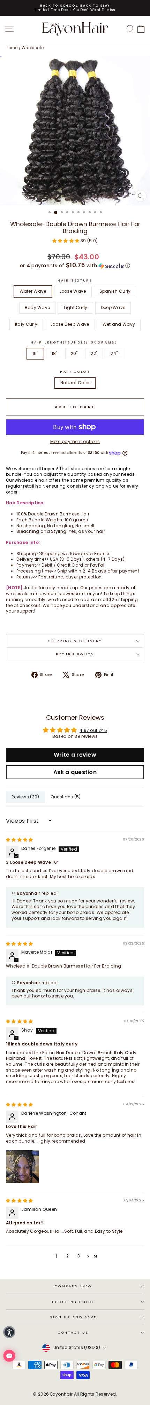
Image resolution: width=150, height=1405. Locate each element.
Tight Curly (75, 307)
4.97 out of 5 (93, 730)
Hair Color (75, 371)
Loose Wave (73, 291)
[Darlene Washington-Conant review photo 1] (22, 1166)
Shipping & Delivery (75, 641)
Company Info (73, 1286)
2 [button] (67, 1256)
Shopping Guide (73, 1302)
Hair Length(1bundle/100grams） (75, 342)
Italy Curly (26, 324)
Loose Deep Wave (70, 324)
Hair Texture (75, 280)
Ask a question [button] (75, 772)
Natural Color (75, 383)
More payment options (75, 441)
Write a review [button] (75, 755)
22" (94, 353)
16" (35, 353)
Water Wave (33, 291)
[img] (19, 840)
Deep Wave (113, 307)
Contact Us (73, 1332)
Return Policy (75, 654)
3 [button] (78, 1256)
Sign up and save (73, 1317)
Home (11, 47)
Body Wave (37, 307)
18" (55, 353)
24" (114, 353)
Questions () (66, 797)
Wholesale (33, 47)
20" (74, 353)
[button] (66, 241)
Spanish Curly (115, 291)
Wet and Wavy (119, 324)
